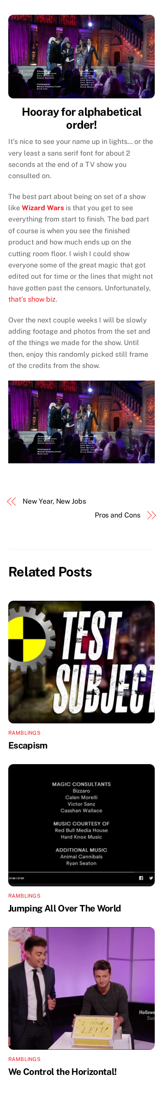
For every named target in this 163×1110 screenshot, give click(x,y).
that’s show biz (32, 299)
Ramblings (24, 733)
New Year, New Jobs (54, 501)
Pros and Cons (117, 515)
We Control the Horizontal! (62, 1071)
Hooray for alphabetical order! (81, 118)
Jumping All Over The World (64, 908)
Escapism (28, 745)
